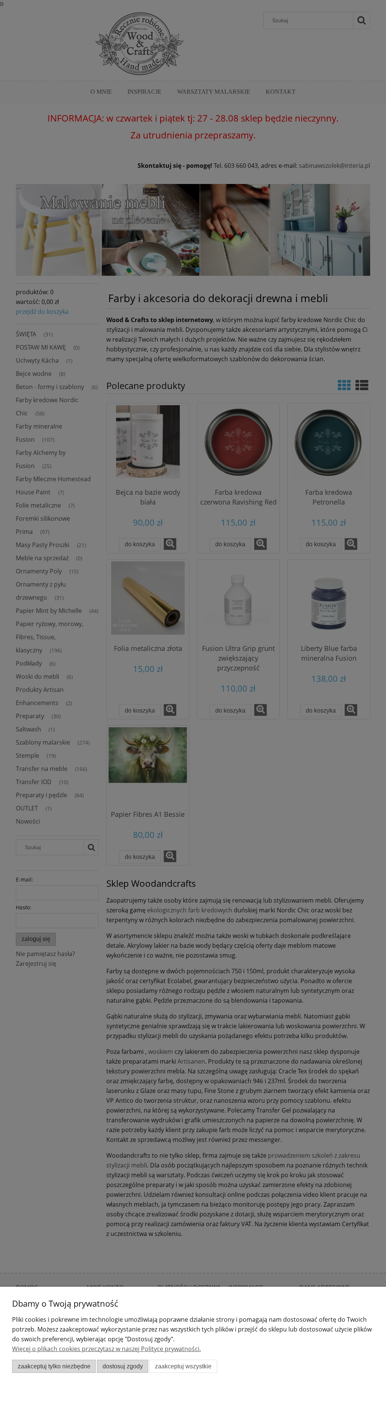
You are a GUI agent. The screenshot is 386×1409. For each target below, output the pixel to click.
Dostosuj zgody (123, 1366)
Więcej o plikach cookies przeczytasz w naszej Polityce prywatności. (106, 1349)
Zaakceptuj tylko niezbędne (54, 1366)
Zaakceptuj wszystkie (183, 1366)
